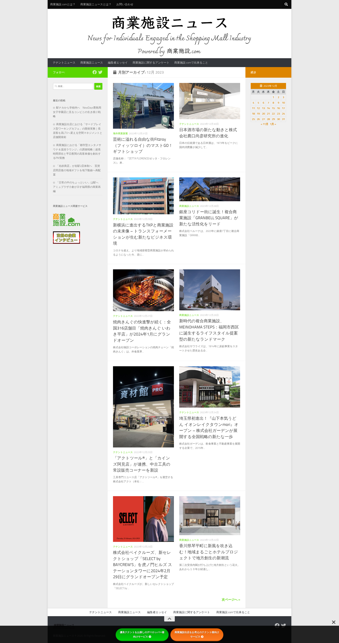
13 (263, 108)
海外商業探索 (120, 133)
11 (253, 108)
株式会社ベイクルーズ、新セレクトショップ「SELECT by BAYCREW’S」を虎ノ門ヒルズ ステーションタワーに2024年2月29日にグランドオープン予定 (142, 564)
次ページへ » (231, 600)
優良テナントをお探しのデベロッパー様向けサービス (142, 634)
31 (283, 119)
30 (278, 119)
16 (278, 108)
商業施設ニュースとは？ (95, 4)
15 (273, 108)
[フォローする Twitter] (100, 72)
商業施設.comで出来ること (191, 62)
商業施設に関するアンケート (151, 62)
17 (283, 108)
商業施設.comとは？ (62, 4)
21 (268, 113)
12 (258, 108)
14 (268, 108)
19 (258, 113)
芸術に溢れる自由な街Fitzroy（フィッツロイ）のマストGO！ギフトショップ (143, 145)
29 (273, 119)
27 (263, 119)
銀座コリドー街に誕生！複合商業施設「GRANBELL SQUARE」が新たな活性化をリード (208, 218)
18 (253, 113)
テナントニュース (64, 62)
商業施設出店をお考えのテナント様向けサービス (197, 634)
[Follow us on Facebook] (95, 72)
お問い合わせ (124, 4)
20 (263, 113)
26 (258, 119)
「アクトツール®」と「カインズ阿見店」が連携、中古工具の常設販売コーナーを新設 (141, 464)
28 (268, 119)
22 (273, 113)
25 (253, 119)
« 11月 (264, 124)
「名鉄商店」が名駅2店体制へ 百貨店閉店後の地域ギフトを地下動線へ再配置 (77, 170)
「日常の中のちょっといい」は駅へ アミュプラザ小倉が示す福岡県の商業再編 (77, 187)
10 (283, 102)
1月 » (273, 124)
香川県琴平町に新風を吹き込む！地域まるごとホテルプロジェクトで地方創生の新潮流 (208, 551)
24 (283, 113)
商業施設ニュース (91, 62)
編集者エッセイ (118, 62)
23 (278, 113)
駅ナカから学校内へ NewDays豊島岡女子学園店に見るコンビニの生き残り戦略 (77, 112)
